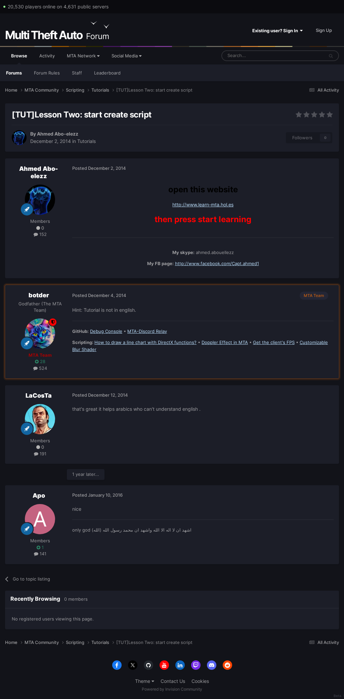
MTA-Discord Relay (147, 331)
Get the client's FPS (274, 342)
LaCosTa (39, 395)
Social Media (125, 55)
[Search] (331, 55)
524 (42, 368)
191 (42, 453)
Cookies (200, 681)
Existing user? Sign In (276, 30)
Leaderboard (107, 73)
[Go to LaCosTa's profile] (40, 419)
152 (42, 234)
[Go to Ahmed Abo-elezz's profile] (19, 137)
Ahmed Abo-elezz (57, 134)
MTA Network (82, 55)
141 (42, 553)
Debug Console (106, 331)
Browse (19, 55)
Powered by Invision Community (172, 689)
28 (42, 361)
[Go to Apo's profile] (40, 519)
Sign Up (324, 30)
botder (39, 295)
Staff (77, 73)
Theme (143, 681)
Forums (14, 73)
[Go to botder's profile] (40, 333)
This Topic (304, 55)
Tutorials (86, 141)
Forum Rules (47, 73)
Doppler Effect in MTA (225, 342)
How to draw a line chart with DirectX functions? (145, 342)
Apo (39, 495)
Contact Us (173, 681)
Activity (47, 55)
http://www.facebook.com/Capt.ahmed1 (217, 263)
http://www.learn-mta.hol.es (202, 204)
